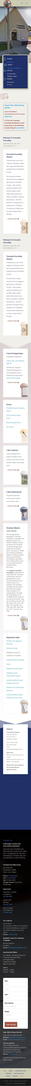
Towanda (17, 378)
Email (8, 994)
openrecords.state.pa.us (18, 1037)
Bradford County (11, 648)
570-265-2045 (12, 876)
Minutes (8, 1076)
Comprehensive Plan (20, 1071)
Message (9, 1011)
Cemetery (15, 1076)
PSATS (8, 664)
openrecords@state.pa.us (16, 1039)
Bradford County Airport (14, 669)
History (11, 1071)
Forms (21, 1076)
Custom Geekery (19, 1083)
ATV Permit (10, 427)
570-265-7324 (7, 912)
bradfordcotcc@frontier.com (17, 948)
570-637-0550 (11, 878)
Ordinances (8, 1073)
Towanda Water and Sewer (15, 660)
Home (5, 1071)
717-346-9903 (12, 1054)
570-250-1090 (12, 934)
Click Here (8, 116)
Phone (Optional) (9, 1003)
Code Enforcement (19, 1073)
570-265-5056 (7, 896)
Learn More (20, 128)
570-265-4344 (10, 62)
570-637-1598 (7, 904)
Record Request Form (13, 422)
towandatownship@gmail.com (15, 68)
